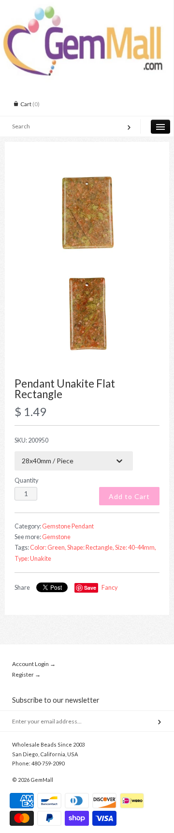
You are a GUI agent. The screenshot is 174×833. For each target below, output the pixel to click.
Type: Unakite (32, 558)
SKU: (31, 440)
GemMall (41, 780)
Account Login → (34, 663)
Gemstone (56, 537)
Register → (26, 674)
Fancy (109, 587)
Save (90, 587)
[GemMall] (87, 8)
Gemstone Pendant (68, 526)
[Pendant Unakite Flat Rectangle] (87, 212)
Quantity (26, 480)
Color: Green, (48, 547)
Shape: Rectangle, (90, 547)
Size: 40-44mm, (135, 547)
